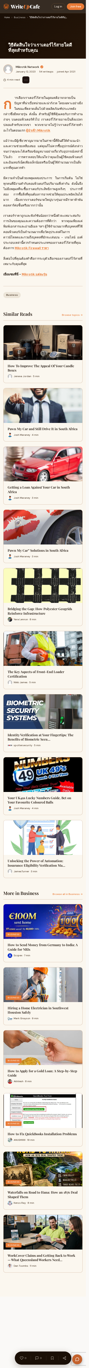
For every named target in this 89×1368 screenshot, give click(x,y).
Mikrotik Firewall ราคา (32, 248)
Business (19, 17)
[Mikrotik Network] (8, 69)
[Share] (64, 1358)
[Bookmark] (52, 1358)
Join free (75, 6)
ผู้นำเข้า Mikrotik (38, 130)
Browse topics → (72, 315)
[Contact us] (77, 1359)
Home (7, 17)
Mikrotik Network (27, 67)
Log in (58, 6)
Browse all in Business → (68, 894)
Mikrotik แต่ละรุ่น (34, 274)
